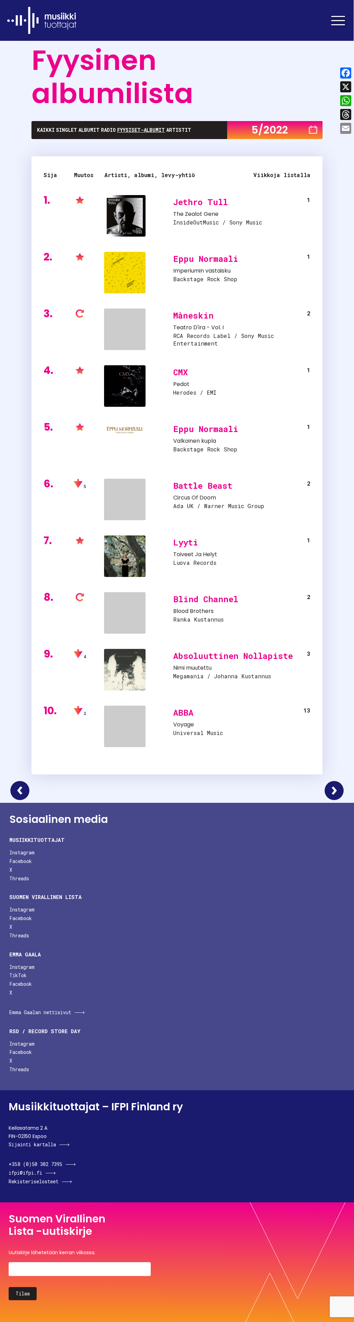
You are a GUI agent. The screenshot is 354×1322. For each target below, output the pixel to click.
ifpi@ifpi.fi (25, 1172)
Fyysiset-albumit (141, 130)
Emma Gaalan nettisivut (40, 1012)
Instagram (22, 852)
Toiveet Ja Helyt (195, 554)
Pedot (181, 384)
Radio (108, 130)
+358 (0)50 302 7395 (35, 1164)
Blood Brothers (193, 611)
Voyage (183, 724)
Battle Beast (202, 485)
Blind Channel (205, 599)
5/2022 (269, 129)
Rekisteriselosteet (33, 1181)
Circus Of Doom (194, 498)
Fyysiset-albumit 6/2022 (334, 790)
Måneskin (193, 315)
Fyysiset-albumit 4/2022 (19, 790)
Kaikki (46, 130)
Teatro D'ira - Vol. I (198, 327)
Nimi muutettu (192, 668)
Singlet (66, 130)
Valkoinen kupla (194, 441)
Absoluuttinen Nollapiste (233, 655)
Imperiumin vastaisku (202, 271)
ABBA (183, 712)
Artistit (178, 130)
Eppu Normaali (205, 258)
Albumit (89, 130)
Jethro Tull (200, 202)
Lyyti (185, 542)
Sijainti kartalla (32, 1144)
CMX (180, 372)
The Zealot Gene (195, 214)
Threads (19, 878)
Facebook (20, 861)
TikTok (18, 975)
